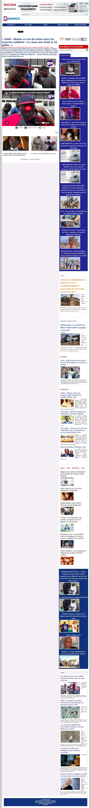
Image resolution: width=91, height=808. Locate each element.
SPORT (46, 25)
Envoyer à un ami (32, 127)
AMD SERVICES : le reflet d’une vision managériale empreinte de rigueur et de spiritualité (73, 145)
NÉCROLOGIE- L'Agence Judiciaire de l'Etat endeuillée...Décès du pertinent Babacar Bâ (15, 154)
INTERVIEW (63, 357)
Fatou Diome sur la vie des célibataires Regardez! (70, 489)
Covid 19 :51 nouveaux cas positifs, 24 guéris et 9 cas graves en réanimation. (71, 520)
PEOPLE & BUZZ (63, 25)
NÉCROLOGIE (64, 389)
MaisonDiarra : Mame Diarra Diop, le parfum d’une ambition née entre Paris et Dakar (73, 124)
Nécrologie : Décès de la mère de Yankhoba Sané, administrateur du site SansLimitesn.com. (73, 430)
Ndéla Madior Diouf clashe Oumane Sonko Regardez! (70, 504)
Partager (43, 127)
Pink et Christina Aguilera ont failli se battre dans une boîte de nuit (73, 775)
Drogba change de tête (73, 635)
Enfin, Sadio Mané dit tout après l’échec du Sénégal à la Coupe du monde (73, 363)
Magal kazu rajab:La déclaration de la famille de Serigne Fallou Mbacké (72, 474)
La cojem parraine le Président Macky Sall (73, 597)
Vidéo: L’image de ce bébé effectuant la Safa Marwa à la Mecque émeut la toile (72, 703)
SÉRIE (68, 468)
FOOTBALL (24, 159)
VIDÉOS (62, 468)
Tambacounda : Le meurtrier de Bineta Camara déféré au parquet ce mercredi (73, 327)
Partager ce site (9, 32)
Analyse (62, 275)
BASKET (37, 159)
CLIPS (83, 468)
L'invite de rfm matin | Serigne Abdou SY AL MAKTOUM (73, 60)
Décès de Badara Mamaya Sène (73, 447)
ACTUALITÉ (11, 25)
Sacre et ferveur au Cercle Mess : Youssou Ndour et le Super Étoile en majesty (73, 103)
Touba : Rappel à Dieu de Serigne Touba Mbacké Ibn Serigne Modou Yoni (70, 395)
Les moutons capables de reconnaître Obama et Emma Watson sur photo (72, 727)
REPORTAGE (75, 468)
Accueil (20, 127)
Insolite (62, 672)
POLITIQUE (28, 25)
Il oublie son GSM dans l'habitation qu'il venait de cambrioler (70, 750)
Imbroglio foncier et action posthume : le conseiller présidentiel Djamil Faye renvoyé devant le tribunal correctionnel (73, 253)
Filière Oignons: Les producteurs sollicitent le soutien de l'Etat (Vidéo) (73, 553)
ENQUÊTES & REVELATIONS (68, 321)
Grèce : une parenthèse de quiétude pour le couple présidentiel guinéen (73, 212)
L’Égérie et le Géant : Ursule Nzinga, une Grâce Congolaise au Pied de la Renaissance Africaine (73, 232)
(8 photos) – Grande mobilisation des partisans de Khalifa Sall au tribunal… (73, 652)
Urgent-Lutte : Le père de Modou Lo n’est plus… (45, 153)
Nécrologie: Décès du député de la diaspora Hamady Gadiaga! (73, 413)
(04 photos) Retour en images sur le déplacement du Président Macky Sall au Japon (73, 616)
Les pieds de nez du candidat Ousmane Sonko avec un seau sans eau (72, 678)
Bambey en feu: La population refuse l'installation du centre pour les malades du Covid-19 (72, 536)
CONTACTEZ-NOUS (80, 25)
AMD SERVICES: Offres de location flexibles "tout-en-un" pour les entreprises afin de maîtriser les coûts (73, 166)
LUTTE (31, 159)
